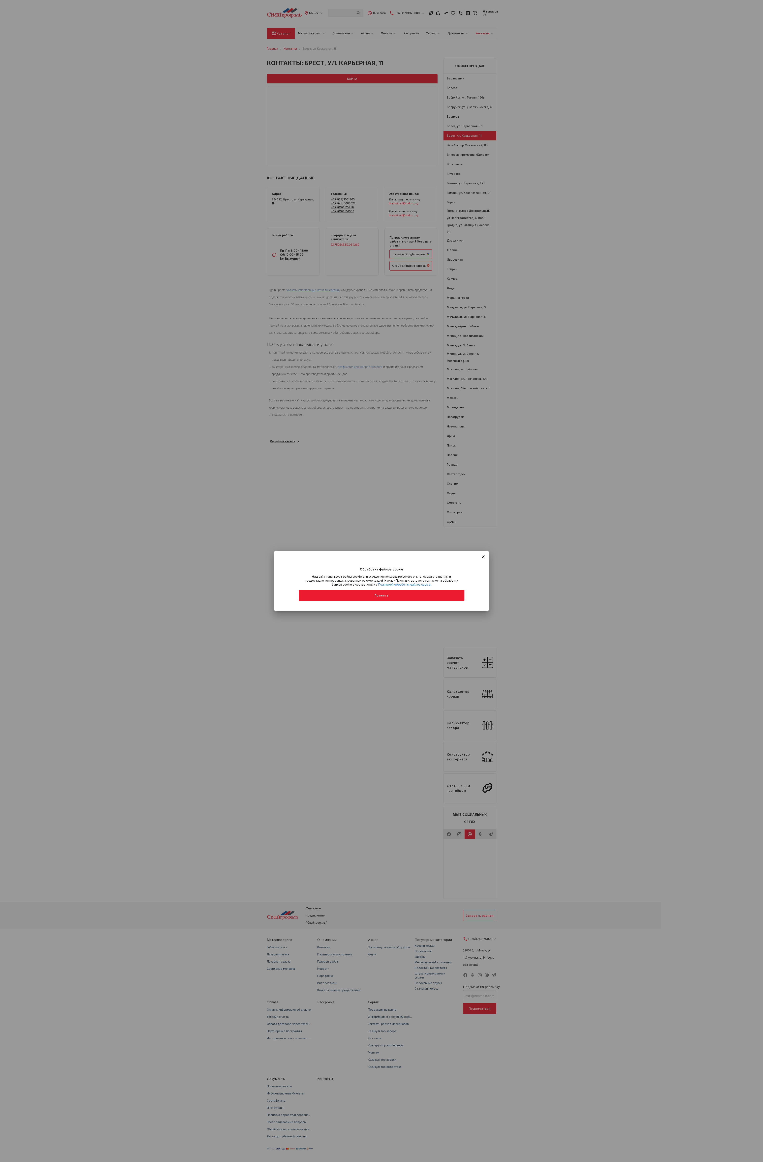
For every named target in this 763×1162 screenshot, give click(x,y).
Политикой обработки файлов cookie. (404, 584)
